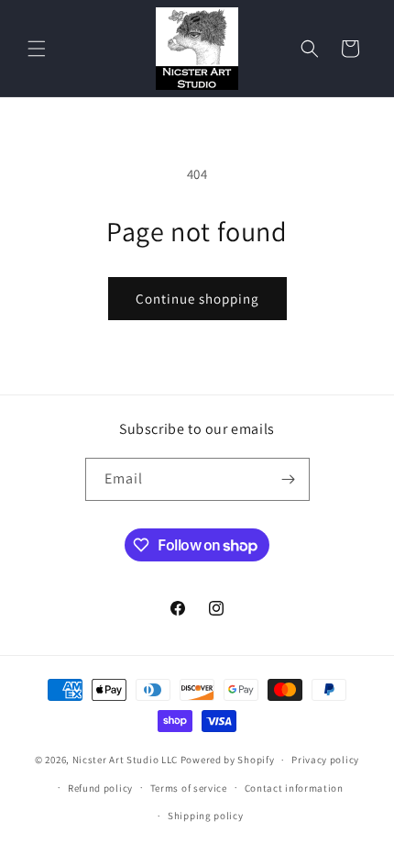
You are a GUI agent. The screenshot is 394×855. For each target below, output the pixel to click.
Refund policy (100, 788)
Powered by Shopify (228, 759)
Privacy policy (325, 759)
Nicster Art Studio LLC (125, 759)
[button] (36, 48)
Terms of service (188, 788)
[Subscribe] (288, 479)
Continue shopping (197, 298)
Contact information (294, 788)
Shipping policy (206, 815)
